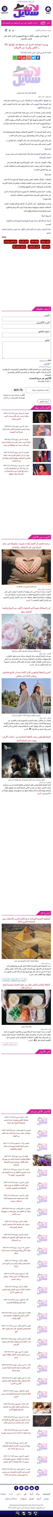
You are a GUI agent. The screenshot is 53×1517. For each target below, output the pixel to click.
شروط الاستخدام (45, 367)
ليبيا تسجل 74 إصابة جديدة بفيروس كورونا (16, 1433)
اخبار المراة (23, 242)
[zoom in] (6, 30)
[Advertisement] (26, 278)
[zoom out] (13, 30)
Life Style (34, 242)
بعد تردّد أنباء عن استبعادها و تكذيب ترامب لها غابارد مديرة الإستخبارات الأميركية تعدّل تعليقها (16, 471)
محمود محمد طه (19, 247)
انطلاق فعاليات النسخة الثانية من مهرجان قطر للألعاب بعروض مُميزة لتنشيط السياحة (16, 1162)
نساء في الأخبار (41, 30)
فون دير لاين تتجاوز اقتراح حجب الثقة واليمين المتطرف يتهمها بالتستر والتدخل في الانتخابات (16, 458)
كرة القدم (37, 136)
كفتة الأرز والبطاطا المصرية (16, 1302)
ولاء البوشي (38, 104)
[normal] (9, 30)
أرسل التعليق (44, 401)
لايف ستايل (45, 242)
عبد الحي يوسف (11, 242)
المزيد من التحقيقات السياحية (14, 980)
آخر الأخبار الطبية (9, 1044)
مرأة (49, 30)
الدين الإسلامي (33, 247)
